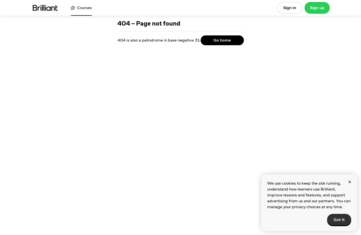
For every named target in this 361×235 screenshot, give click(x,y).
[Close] (349, 181)
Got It (339, 219)
